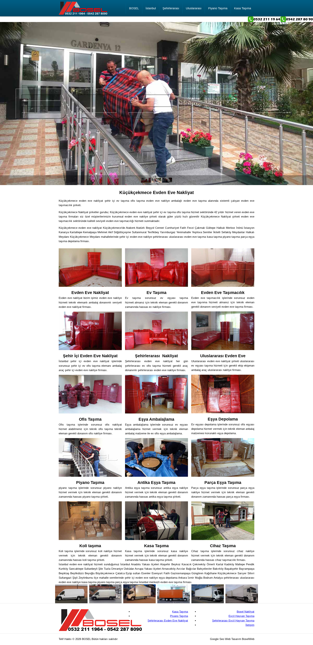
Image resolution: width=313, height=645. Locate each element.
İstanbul (151, 8)
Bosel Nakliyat (245, 611)
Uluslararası (193, 8)
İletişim (250, 625)
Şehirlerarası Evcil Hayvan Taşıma (233, 620)
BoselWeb (248, 639)
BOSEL (134, 8)
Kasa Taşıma (242, 8)
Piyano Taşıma (217, 8)
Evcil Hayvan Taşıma (241, 616)
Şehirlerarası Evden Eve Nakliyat (168, 620)
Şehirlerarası (171, 8)
